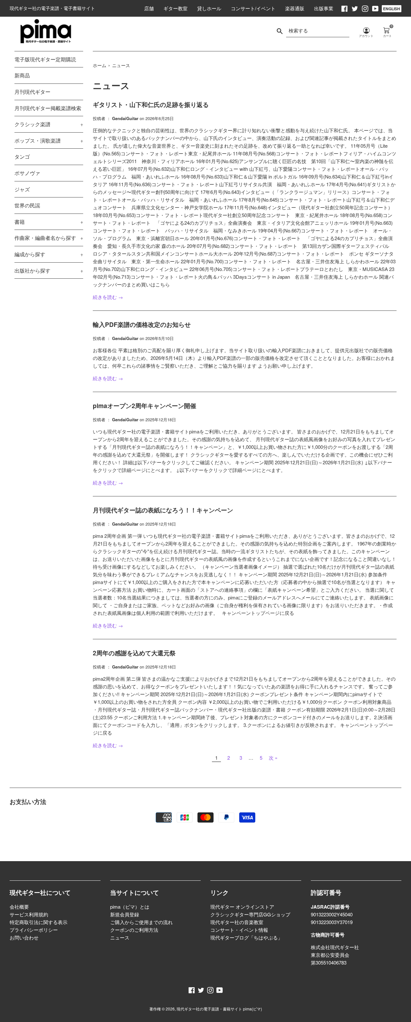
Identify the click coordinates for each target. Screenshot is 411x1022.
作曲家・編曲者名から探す (48, 237)
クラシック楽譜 (48, 124)
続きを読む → (108, 296)
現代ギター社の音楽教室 (236, 922)
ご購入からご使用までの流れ (141, 922)
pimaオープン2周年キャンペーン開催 (144, 405)
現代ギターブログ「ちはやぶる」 (246, 937)
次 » (273, 757)
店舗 (149, 8)
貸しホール (209, 8)
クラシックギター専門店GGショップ (250, 914)
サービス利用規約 (29, 914)
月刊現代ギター (32, 91)
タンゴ (22, 156)
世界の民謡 (27, 205)
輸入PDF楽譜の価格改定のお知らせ (142, 324)
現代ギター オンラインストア (242, 906)
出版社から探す (48, 270)
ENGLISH (391, 9)
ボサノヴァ (27, 173)
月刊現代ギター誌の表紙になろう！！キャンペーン (163, 510)
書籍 (48, 221)
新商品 (22, 75)
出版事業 (323, 8)
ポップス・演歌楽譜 (48, 140)
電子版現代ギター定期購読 (45, 59)
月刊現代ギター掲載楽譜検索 (47, 108)
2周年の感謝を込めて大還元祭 (134, 653)
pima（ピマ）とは (129, 906)
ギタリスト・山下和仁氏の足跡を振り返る (151, 104)
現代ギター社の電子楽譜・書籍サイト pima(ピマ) (219, 1008)
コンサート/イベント (253, 8)
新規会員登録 (124, 914)
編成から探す (48, 254)
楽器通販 (294, 8)
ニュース (119, 937)
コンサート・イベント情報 (239, 929)
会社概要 (19, 906)
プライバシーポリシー (34, 929)
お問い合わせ (24, 937)
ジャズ (22, 189)
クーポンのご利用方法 (134, 929)
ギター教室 (175, 8)
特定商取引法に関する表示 (38, 922)
